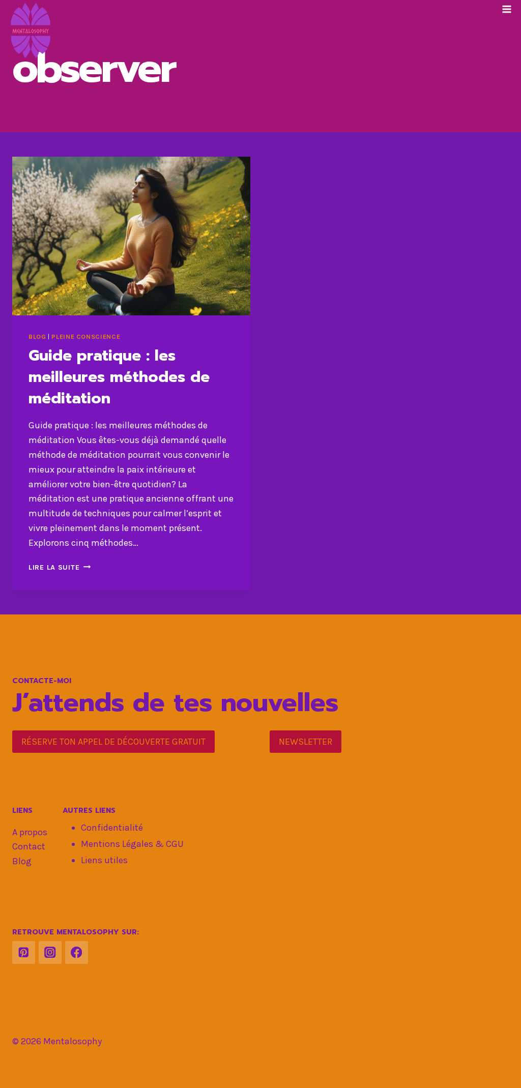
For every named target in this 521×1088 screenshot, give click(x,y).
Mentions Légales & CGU (132, 843)
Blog (37, 336)
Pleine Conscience (85, 336)
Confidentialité (112, 827)
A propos (29, 832)
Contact (28, 846)
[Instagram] (50, 952)
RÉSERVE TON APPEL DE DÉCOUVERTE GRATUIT (113, 741)
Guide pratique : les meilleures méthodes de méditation (119, 377)
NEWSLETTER (305, 741)
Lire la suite (59, 567)
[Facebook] (76, 952)
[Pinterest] (23, 952)
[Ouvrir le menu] (506, 9)
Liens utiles (104, 860)
